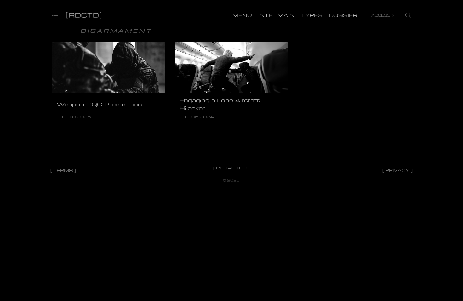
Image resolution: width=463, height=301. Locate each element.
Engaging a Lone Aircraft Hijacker (220, 104)
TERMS (63, 170)
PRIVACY (397, 170)
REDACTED (231, 167)
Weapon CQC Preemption (99, 104)
